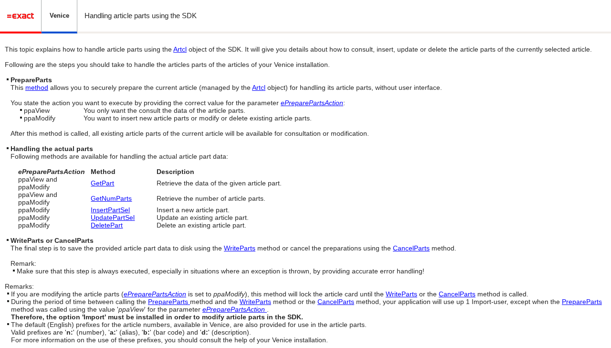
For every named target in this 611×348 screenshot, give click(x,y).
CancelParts (411, 248)
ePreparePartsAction (312, 103)
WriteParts (239, 248)
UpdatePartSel (113, 217)
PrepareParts (169, 301)
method (36, 87)
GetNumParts (111, 198)
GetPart (102, 183)
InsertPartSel (110, 210)
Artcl (180, 49)
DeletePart (107, 225)
